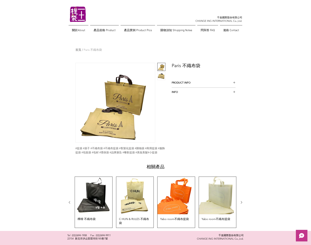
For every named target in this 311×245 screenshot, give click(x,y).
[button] (207, 28)
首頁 (78, 49)
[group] (155, 202)
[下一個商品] (241, 202)
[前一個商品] (69, 202)
